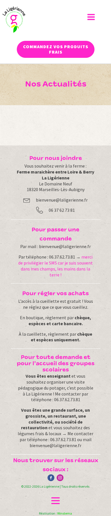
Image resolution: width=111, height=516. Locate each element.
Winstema (64, 513)
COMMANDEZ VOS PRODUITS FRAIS (55, 49)
